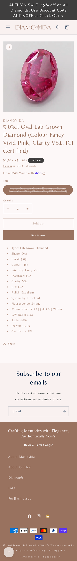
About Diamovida (21, 457)
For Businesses (19, 498)
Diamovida (19, 545)
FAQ (11, 488)
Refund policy (37, 550)
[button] (8, 27)
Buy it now (38, 235)
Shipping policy (52, 556)
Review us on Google (38, 444)
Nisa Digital (18, 550)
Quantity (8, 200)
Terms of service (30, 556)
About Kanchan (20, 467)
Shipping (7, 166)
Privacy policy (57, 550)
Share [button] (11, 343)
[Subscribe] (64, 411)
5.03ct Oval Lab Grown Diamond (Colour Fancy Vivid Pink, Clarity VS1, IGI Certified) (41, 191)
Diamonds (16, 477)
